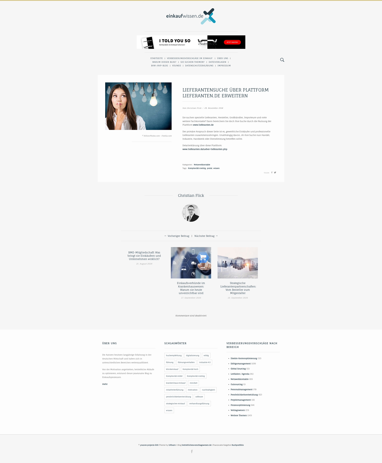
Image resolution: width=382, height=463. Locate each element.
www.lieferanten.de (203, 124)
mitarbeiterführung (174, 390)
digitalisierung (192, 355)
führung (169, 362)
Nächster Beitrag (204, 235)
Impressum (224, 65)
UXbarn (172, 445)
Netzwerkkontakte (202, 164)
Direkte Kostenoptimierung (244, 358)
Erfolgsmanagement (241, 363)
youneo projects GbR (149, 445)
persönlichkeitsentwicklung (178, 397)
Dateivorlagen (217, 62)
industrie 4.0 (205, 362)
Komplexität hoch (190, 369)
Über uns (222, 58)
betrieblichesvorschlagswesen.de (196, 445)
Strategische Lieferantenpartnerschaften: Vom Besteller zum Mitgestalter (237, 287)
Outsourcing (237, 384)
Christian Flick (194, 108)
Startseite (156, 58)
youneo (176, 65)
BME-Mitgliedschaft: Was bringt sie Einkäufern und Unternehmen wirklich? (144, 256)
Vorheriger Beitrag (178, 235)
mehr (104, 384)
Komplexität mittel (174, 376)
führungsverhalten (186, 362)
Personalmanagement (241, 389)
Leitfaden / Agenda (240, 374)
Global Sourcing (238, 368)
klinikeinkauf (172, 369)
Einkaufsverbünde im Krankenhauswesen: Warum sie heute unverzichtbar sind (191, 287)
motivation (193, 390)
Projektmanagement (241, 400)
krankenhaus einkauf (175, 383)
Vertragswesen (238, 410)
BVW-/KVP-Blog (159, 65)
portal (209, 168)
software (199, 397)
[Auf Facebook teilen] (271, 172)
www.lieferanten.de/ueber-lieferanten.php (204, 149)
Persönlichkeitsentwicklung (244, 394)
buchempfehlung (174, 355)
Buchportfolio (238, 445)
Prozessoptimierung (240, 405)
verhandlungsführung (199, 403)
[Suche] (282, 60)
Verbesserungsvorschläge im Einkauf (190, 58)
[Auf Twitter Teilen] (275, 172)
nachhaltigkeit (208, 390)
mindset (193, 383)
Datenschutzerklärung (199, 65)
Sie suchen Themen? (193, 62)
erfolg (206, 355)
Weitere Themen (239, 415)
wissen (216, 168)
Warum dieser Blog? (164, 62)
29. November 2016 (213, 108)
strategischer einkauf (175, 403)
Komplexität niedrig (197, 168)
